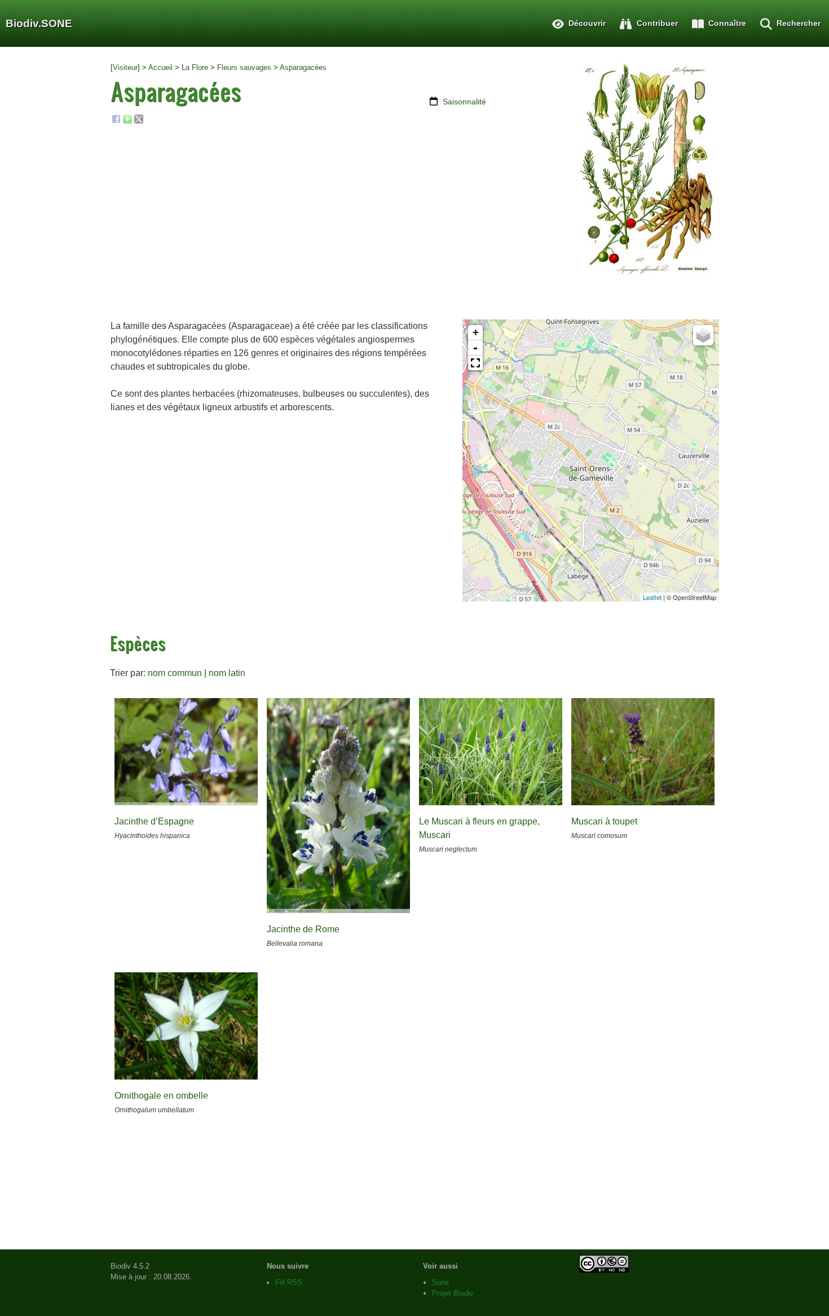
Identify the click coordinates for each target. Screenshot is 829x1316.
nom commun (175, 673)
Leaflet (652, 597)
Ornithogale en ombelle (161, 1095)
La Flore (195, 67)
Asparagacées (303, 67)
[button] (475, 363)
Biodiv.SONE (39, 23)
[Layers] (703, 335)
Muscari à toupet (604, 821)
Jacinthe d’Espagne (154, 821)
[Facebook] (116, 121)
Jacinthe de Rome (303, 929)
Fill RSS (288, 1282)
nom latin (227, 673)
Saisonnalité (464, 102)
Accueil (160, 67)
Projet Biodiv (453, 1293)
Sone (440, 1282)
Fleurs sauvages (244, 67)
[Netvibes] (127, 121)
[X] (138, 121)
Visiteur (125, 67)
